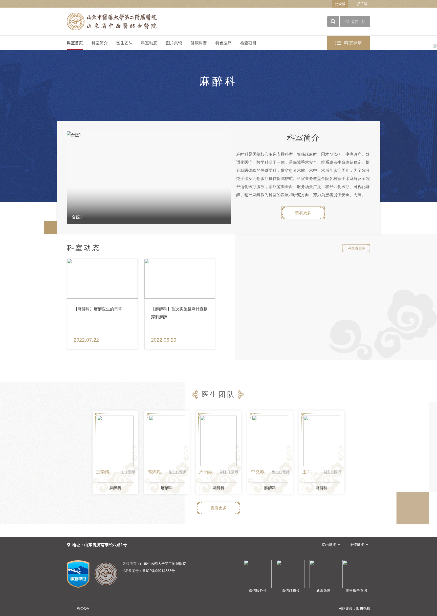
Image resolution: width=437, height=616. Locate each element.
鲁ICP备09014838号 (148, 571)
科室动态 (149, 43)
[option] (149, 177)
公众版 (340, 4)
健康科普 (199, 43)
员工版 (362, 4)
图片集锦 (174, 43)
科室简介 (100, 43)
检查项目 (248, 43)
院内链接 (329, 545)
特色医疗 (223, 43)
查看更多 (303, 213)
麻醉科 (115, 488)
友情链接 (357, 545)
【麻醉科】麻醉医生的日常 (98, 309)
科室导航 (348, 43)
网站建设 (345, 608)
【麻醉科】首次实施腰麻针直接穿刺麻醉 (179, 313)
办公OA (83, 608)
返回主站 (355, 21)
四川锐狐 (363, 608)
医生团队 (124, 43)
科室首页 (75, 43)
